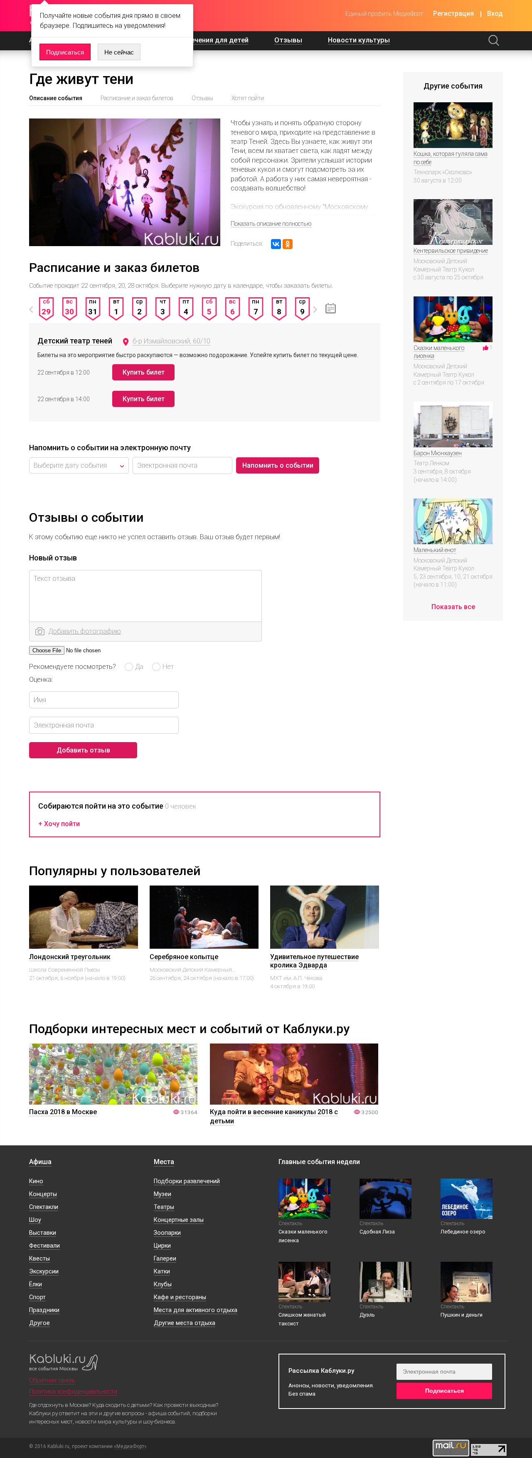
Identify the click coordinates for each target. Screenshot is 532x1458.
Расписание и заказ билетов (137, 98)
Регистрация (453, 13)
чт (163, 307)
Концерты (43, 1194)
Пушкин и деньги (462, 1315)
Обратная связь (52, 1380)
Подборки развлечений (187, 1181)
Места (164, 1162)
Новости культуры (359, 40)
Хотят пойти (248, 98)
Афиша (40, 1162)
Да (139, 666)
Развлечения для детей (209, 40)
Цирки (162, 1245)
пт (185, 307)
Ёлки (35, 1284)
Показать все (453, 607)
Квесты (39, 1258)
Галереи (165, 1258)
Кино (36, 1181)
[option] (46, 313)
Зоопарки (167, 1232)
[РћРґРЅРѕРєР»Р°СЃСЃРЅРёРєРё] (288, 244)
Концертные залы (179, 1220)
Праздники (44, 1310)
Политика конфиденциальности (73, 1391)
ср (139, 307)
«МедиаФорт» (130, 1446)
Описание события (55, 98)
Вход (495, 13)
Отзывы (288, 40)
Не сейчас (119, 52)
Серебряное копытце (184, 957)
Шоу (35, 1220)
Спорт (37, 1297)
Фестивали (44, 1245)
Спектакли (43, 1207)
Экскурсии (44, 1271)
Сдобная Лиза (377, 1232)
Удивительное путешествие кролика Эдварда (314, 961)
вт (116, 307)
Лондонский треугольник (70, 957)
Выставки (42, 1232)
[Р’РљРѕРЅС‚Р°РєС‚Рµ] (276, 244)
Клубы (163, 1284)
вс (69, 307)
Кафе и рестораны (180, 1297)
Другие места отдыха (184, 1323)
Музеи (162, 1194)
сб (46, 307)
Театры (164, 1207)
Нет (168, 666)
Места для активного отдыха (195, 1310)
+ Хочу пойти (59, 824)
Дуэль (367, 1315)
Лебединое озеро (463, 1232)
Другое (39, 1323)
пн (92, 307)
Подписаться (65, 52)
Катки (162, 1271)
